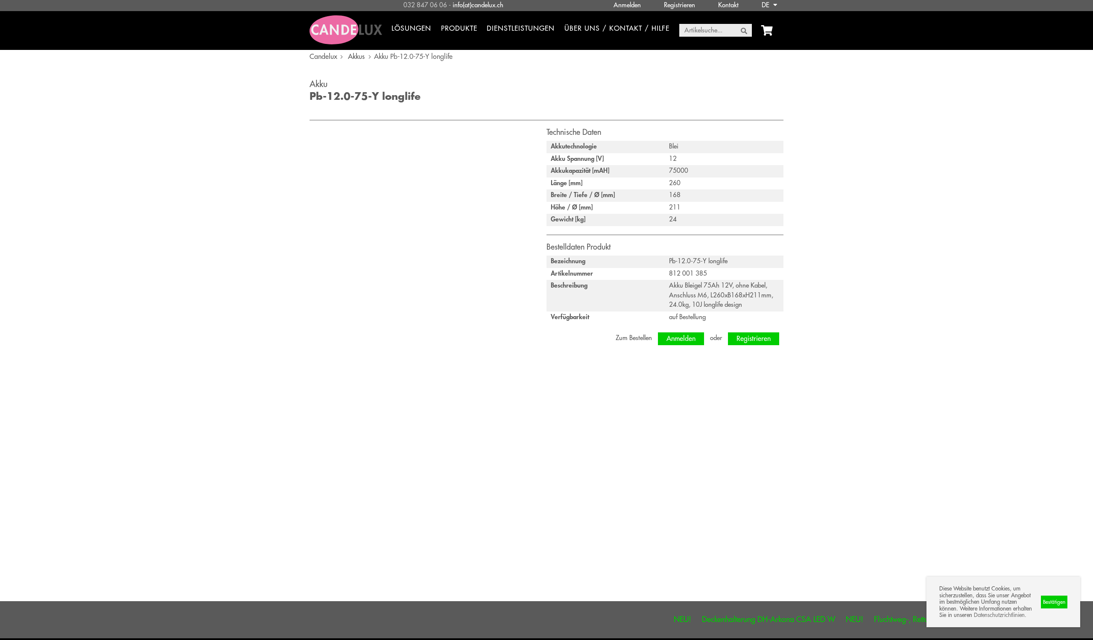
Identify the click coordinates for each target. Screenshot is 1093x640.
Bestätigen (1054, 602)
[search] (743, 30)
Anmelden (627, 5)
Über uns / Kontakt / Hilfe (616, 28)
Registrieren (679, 5)
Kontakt (728, 5)
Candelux (323, 56)
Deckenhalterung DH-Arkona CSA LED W (747, 619)
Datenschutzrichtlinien (999, 615)
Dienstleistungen (521, 28)
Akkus (356, 56)
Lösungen (411, 28)
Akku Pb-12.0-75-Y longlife (413, 56)
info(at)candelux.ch (478, 5)
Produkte (459, 28)
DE (766, 5)
